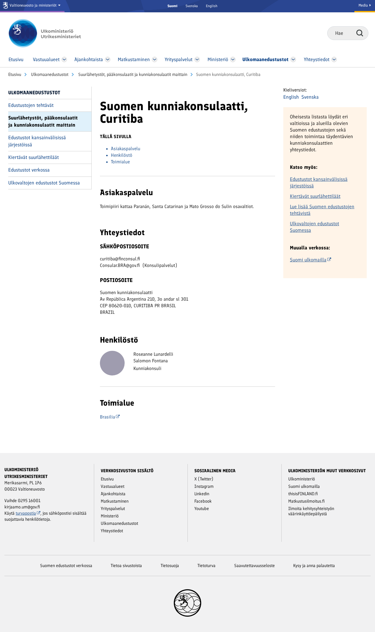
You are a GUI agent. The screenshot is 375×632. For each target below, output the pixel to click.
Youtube (201, 508)
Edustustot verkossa (29, 170)
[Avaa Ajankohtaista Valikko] (108, 59)
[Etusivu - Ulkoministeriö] (52, 33)
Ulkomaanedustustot (49, 74)
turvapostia (26, 513)
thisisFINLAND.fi (303, 493)
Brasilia (107, 417)
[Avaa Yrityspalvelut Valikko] (197, 59)
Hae (359, 33)
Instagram (204, 486)
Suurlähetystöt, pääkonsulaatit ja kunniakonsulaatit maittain (132, 74)
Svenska (192, 6)
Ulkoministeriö (301, 479)
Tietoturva (206, 565)
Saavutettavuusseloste (254, 565)
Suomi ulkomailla (308, 260)
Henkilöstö (121, 155)
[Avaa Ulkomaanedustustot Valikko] (293, 59)
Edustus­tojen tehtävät (31, 105)
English (211, 6)
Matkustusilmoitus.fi (306, 501)
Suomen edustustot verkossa (66, 565)
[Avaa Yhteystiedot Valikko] (334, 59)
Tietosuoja (170, 565)
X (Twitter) (203, 479)
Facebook (203, 501)
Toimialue (120, 161)
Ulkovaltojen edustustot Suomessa (44, 183)
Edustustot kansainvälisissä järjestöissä (37, 141)
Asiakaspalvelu (125, 148)
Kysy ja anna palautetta (314, 565)
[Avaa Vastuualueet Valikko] (64, 59)
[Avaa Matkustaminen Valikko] (154, 59)
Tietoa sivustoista (126, 565)
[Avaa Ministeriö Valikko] (233, 59)
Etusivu (14, 74)
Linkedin (201, 493)
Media (364, 5)
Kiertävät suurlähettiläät (33, 157)
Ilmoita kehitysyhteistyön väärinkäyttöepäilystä (311, 511)
